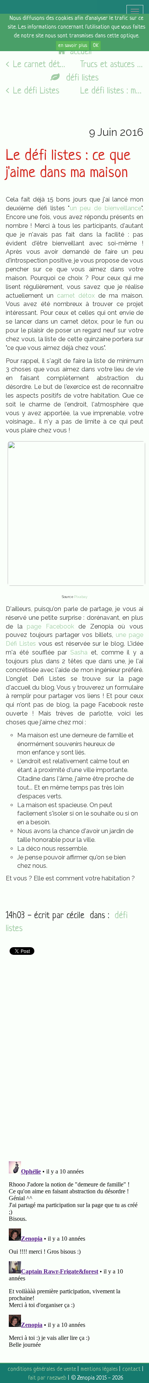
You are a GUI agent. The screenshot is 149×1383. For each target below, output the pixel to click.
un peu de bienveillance (106, 208)
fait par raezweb (47, 1378)
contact (131, 1369)
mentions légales (99, 1369)
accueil (81, 52)
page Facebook (50, 626)
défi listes (81, 78)
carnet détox (76, 295)
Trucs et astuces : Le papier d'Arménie (111, 65)
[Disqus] (74, 1054)
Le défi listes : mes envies (111, 91)
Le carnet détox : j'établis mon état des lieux (41, 65)
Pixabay (80, 597)
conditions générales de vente (42, 1369)
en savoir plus (72, 45)
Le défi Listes (36, 91)
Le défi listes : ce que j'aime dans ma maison (68, 165)
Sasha (78, 652)
